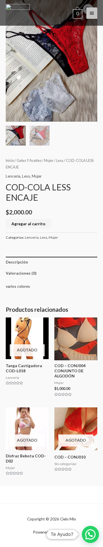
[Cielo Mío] (18, 13)
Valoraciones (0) (21, 273)
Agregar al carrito (28, 223)
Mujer (49, 160)
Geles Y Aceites (29, 160)
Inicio (10, 160)
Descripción (17, 262)
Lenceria (13, 176)
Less (59, 160)
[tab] (51, 262)
